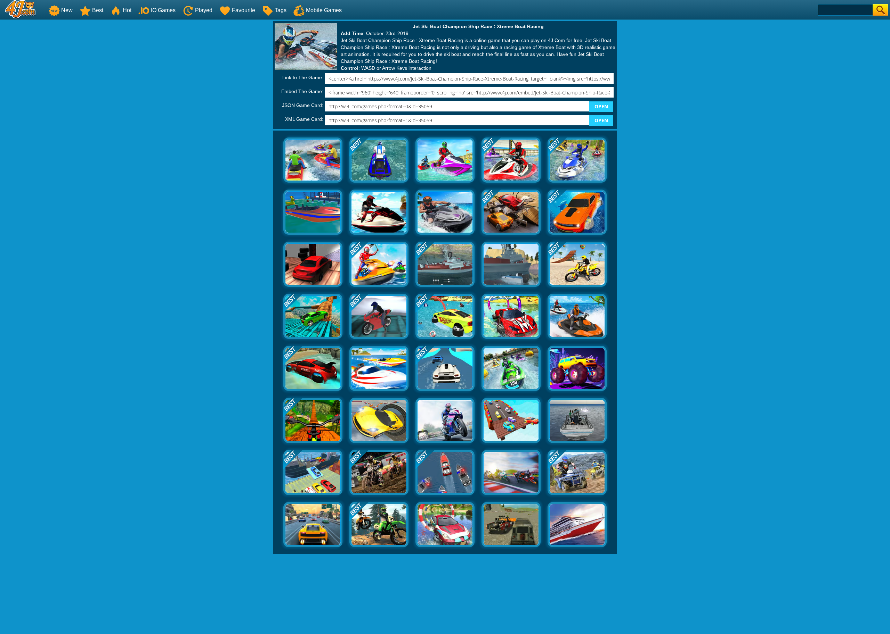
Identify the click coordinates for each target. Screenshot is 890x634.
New (67, 10)
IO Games (163, 10)
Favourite (243, 10)
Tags (280, 10)
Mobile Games (324, 10)
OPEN (601, 106)
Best (97, 10)
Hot (127, 10)
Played (203, 10)
